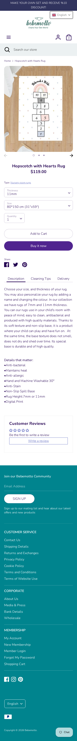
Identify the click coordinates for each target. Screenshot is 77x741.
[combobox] (38, 192)
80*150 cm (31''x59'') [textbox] (23, 207)
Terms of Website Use (21, 579)
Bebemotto (31, 730)
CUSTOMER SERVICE (20, 532)
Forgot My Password (19, 657)
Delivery (63, 278)
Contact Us (12, 540)
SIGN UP (19, 499)
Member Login (15, 651)
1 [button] (34, 155)
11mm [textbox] (12, 194)
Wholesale (12, 618)
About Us (11, 599)
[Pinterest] (20, 679)
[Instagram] (13, 679)
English (12, 704)
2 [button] (39, 155)
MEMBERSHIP (14, 630)
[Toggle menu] (8, 37)
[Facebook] (6, 679)
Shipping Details (16, 546)
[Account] (58, 35)
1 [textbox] (8, 219)
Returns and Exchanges (21, 553)
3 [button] (44, 155)
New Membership (17, 644)
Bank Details (13, 611)
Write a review (38, 441)
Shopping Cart (14, 664)
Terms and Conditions (20, 572)
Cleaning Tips (41, 278)
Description (16, 278)
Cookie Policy (14, 566)
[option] (38, 109)
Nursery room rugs (20, 182)
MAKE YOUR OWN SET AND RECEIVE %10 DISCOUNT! (38, 5)
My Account (13, 638)
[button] (61, 15)
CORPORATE (14, 591)
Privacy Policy (14, 559)
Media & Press (14, 605)
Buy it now (38, 246)
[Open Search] (6, 49)
